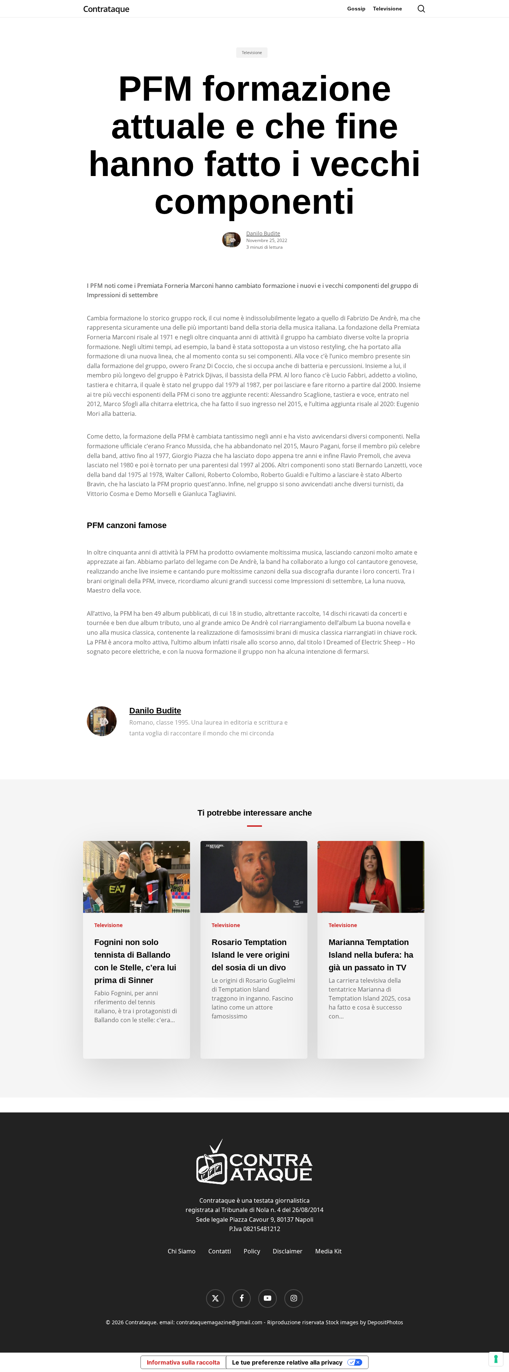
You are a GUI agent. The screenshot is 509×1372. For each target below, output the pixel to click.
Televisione (252, 52)
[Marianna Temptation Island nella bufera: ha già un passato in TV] (370, 950)
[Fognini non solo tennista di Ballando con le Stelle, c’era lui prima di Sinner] (136, 950)
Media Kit (328, 1251)
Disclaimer (288, 1251)
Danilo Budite (263, 233)
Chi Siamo (182, 1251)
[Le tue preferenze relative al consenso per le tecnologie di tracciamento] (496, 1359)
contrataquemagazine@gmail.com (219, 1322)
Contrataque (106, 8)
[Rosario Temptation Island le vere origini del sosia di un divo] (253, 950)
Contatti (219, 1251)
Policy (252, 1251)
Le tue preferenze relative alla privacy (287, 1362)
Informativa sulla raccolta (183, 1362)
